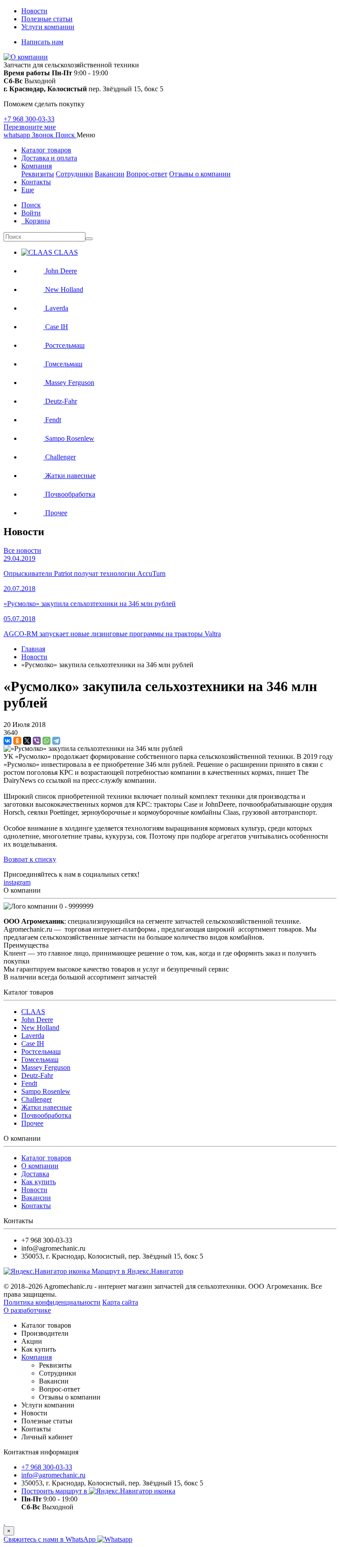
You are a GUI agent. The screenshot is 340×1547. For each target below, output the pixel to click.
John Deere (37, 1019)
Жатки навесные (46, 1107)
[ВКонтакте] (8, 741)
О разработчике (27, 1310)
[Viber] (37, 741)
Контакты (36, 182)
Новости (34, 11)
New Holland (40, 1027)
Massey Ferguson (45, 1067)
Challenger (36, 1099)
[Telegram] (56, 741)
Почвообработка (46, 1115)
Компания (36, 166)
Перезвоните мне (30, 127)
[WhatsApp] (46, 741)
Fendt (29, 1083)
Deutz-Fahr (37, 1075)
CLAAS (33, 1011)
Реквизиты (37, 174)
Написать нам (42, 42)
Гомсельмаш (39, 1059)
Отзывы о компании (200, 174)
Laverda (32, 1035)
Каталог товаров (46, 150)
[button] (66, 135)
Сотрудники (74, 174)
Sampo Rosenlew (45, 1091)
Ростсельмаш (41, 1051)
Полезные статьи (47, 19)
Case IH (32, 1043)
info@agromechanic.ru (53, 1475)
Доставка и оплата (49, 158)
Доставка (35, 1174)
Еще (27, 190)
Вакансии (109, 174)
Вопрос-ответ (146, 174)
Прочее (32, 1123)
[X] (27, 741)
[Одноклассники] (17, 741)
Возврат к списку (30, 859)
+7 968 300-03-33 (29, 119)
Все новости (22, 550)
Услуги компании (47, 27)
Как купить (38, 1182)
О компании (39, 1166)
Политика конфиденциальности (52, 1302)
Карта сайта (120, 1302)
